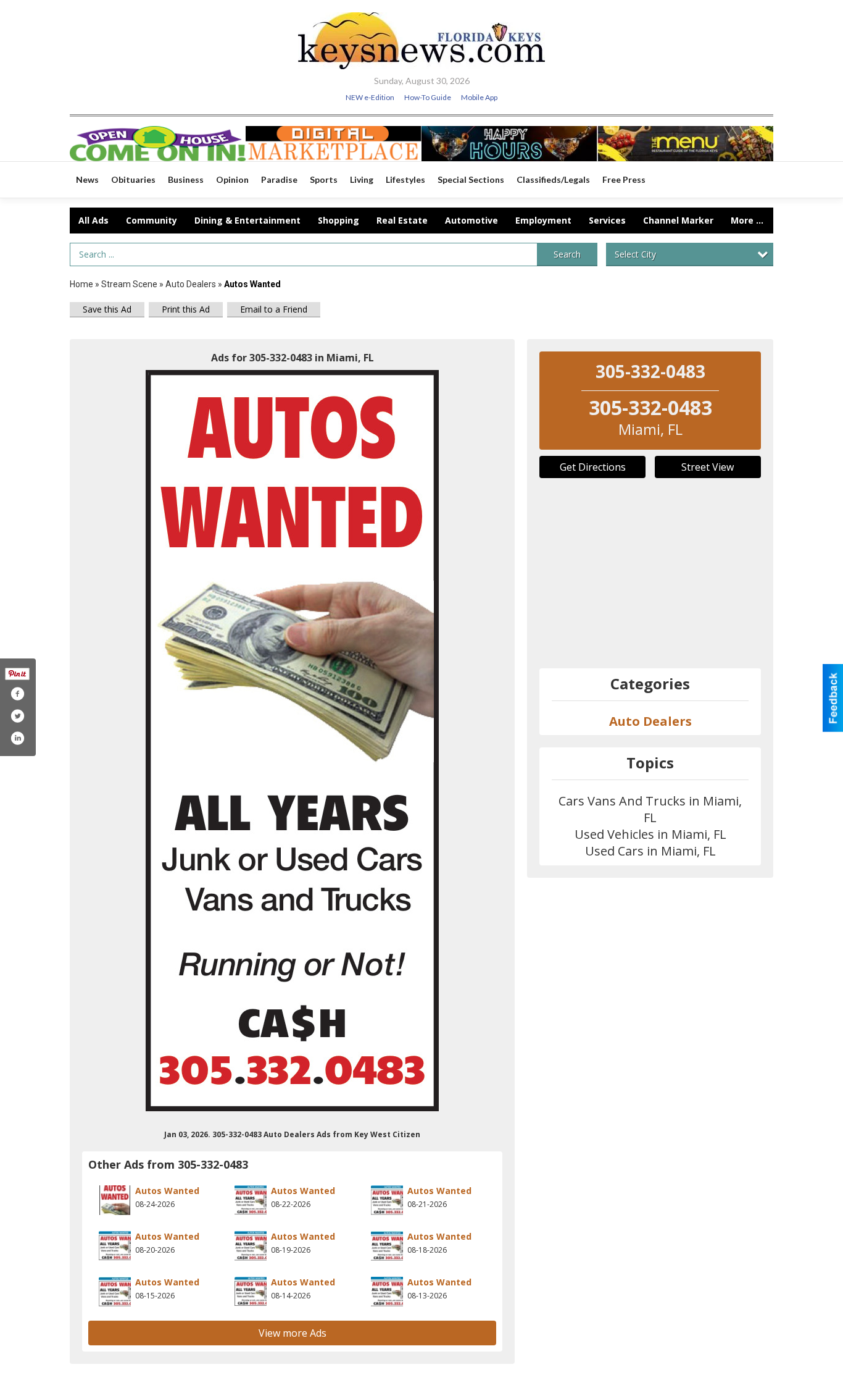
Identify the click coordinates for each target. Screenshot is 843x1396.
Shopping (338, 220)
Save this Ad (107, 309)
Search (567, 254)
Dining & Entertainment (247, 220)
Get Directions (593, 467)
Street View (707, 467)
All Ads (93, 220)
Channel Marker (678, 220)
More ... (747, 220)
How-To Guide (427, 97)
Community (151, 220)
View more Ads (292, 1333)
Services (607, 220)
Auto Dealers (190, 284)
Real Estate (402, 220)
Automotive (471, 220)
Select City (635, 254)
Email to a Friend (273, 309)
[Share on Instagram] (17, 738)
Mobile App (479, 97)
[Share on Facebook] (17, 693)
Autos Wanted (167, 1190)
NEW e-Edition (370, 97)
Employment (543, 220)
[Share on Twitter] (17, 716)
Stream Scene (129, 284)
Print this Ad (186, 309)
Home (81, 284)
